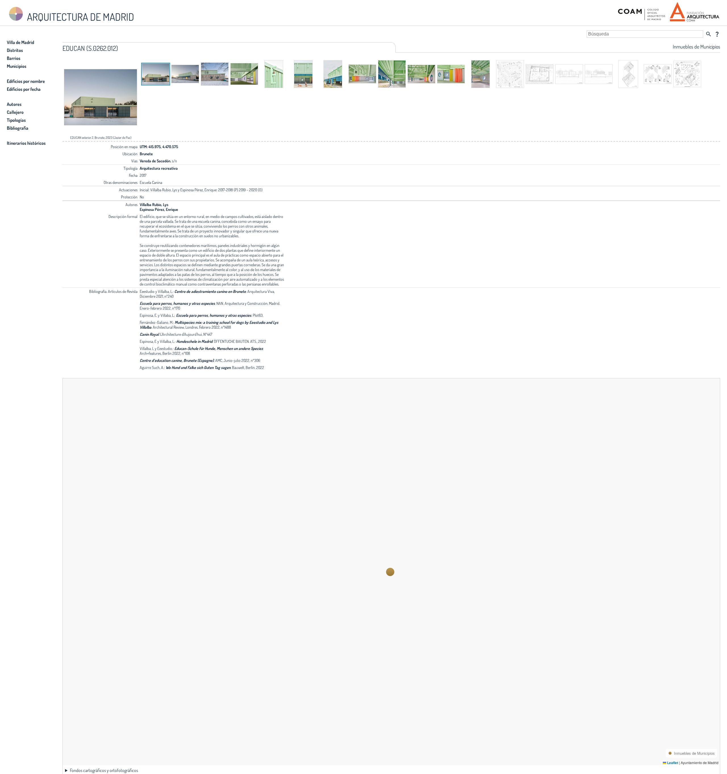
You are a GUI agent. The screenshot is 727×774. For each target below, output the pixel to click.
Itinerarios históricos (26, 143)
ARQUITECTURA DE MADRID (79, 16)
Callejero (15, 112)
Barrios (13, 58)
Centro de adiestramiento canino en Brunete (210, 291)
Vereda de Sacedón (155, 160)
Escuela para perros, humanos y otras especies (177, 303)
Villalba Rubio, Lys (154, 204)
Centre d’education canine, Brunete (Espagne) (177, 360)
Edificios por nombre (26, 81)
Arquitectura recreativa (159, 168)
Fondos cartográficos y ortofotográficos (104, 770)
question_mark (717, 34)
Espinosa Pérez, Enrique (159, 209)
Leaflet (672, 762)
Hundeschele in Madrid (194, 341)
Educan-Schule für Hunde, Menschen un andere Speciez (218, 348)
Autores (14, 104)
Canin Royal (149, 334)
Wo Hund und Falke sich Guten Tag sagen (198, 367)
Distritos (15, 50)
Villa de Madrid (20, 42)
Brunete (146, 153)
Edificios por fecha (24, 89)
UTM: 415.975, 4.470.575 (159, 146)
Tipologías (16, 120)
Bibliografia (17, 128)
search (708, 34)
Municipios (16, 66)
